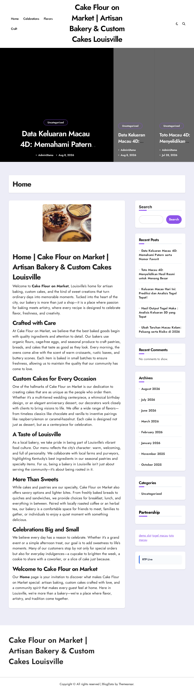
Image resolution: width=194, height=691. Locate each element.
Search (145, 207)
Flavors (48, 19)
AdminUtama (45, 155)
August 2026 (150, 389)
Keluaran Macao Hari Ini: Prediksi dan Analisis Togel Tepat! (158, 293)
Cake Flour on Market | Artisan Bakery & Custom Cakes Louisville (96, 23)
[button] (107, 105)
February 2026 (152, 432)
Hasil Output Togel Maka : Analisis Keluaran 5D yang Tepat (158, 312)
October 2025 (151, 465)
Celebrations (31, 19)
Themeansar (126, 684)
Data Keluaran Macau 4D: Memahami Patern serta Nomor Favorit (56, 144)
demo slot (145, 535)
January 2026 (150, 443)
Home (15, 19)
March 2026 (150, 421)
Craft (14, 29)
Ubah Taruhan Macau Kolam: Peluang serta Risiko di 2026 (160, 329)
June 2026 (148, 410)
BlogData (108, 684)
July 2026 (148, 400)
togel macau (160, 535)
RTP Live (147, 559)
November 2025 (153, 454)
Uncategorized (56, 122)
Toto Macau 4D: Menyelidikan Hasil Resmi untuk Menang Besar (157, 274)
